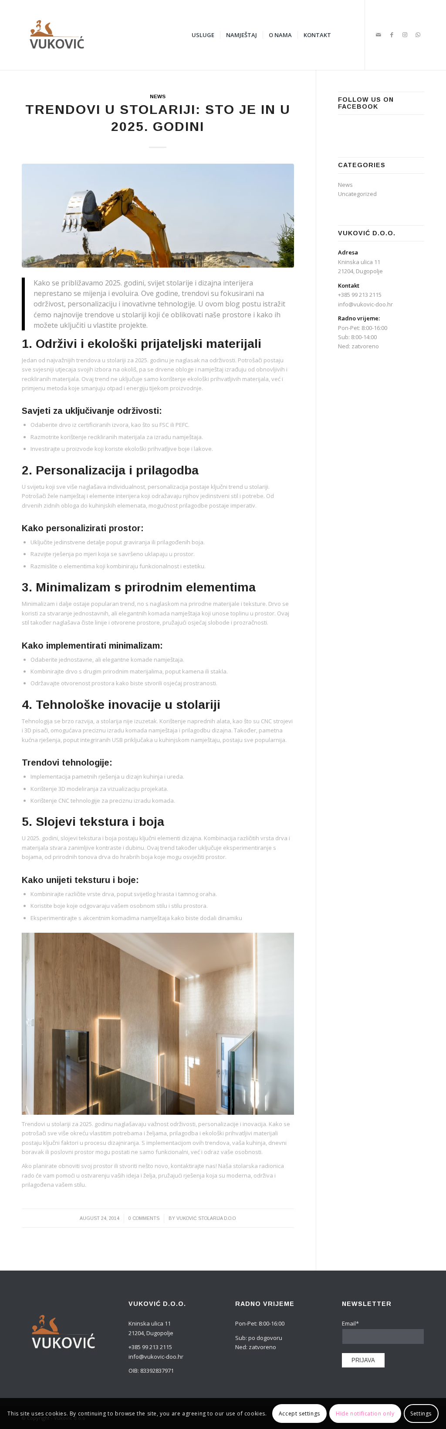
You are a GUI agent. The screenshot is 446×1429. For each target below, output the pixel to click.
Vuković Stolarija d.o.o (206, 1218)
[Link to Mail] (378, 34)
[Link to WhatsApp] (417, 34)
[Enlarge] (282, 944)
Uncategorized (357, 194)
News (158, 96)
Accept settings (299, 1413)
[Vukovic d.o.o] (56, 35)
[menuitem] (203, 35)
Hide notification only (365, 1413)
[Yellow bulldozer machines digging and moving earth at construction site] (158, 215)
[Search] (345, 35)
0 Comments (143, 1218)
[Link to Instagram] (404, 34)
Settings (421, 1413)
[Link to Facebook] (391, 34)
